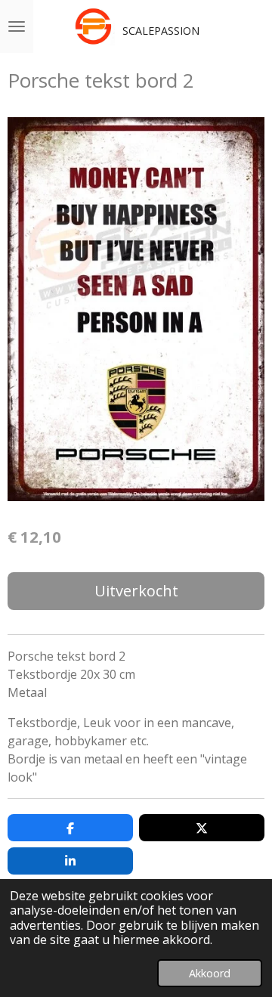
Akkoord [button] (209, 973)
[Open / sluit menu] (16, 26)
